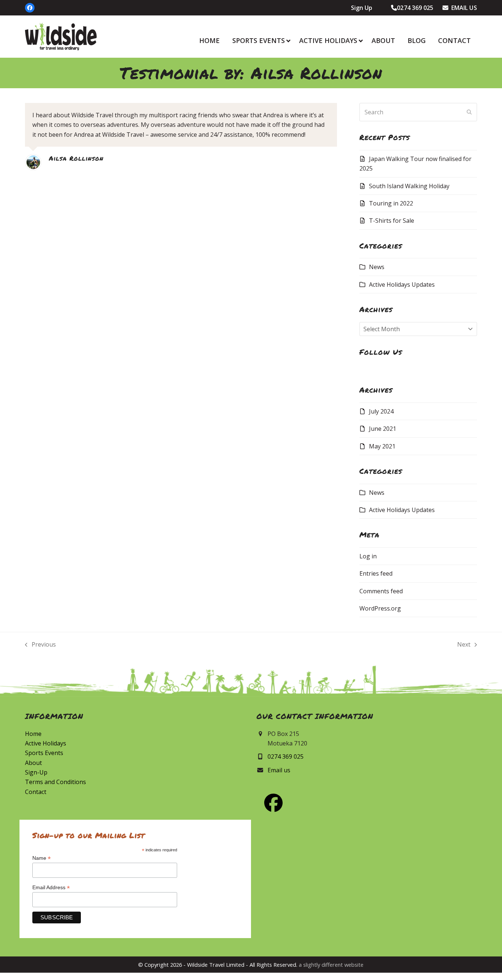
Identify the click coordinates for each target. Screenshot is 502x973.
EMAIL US (462, 8)
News (376, 267)
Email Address (51, 887)
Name (41, 858)
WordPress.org (380, 608)
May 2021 (382, 446)
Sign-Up (36, 772)
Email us (279, 770)
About (33, 763)
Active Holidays (45, 743)
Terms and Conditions (55, 782)
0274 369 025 (415, 8)
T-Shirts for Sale (391, 221)
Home (33, 734)
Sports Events (44, 753)
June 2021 (382, 429)
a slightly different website (331, 964)
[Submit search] (469, 112)
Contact (35, 792)
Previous (40, 644)
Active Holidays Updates (402, 284)
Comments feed (381, 591)
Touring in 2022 (391, 203)
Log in (368, 556)
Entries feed (375, 573)
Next (463, 644)
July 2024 (381, 411)
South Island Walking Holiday (409, 186)
